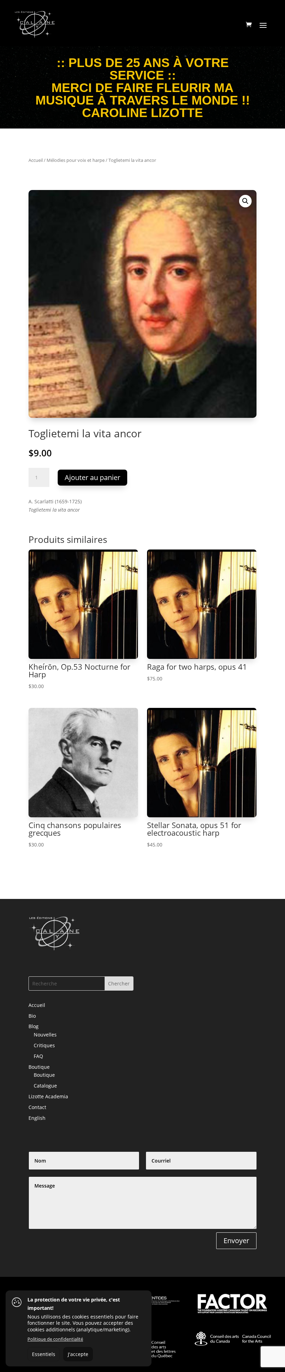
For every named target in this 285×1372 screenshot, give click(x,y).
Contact (37, 1107)
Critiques (44, 1045)
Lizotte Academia (48, 1096)
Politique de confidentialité (55, 1339)
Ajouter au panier (92, 477)
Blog (33, 1026)
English (37, 1118)
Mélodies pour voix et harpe (76, 160)
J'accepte (78, 1354)
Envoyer (236, 1240)
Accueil (35, 160)
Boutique (39, 1067)
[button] (245, 201)
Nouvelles (45, 1034)
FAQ (38, 1056)
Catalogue (45, 1085)
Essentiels (43, 1354)
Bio (32, 1016)
